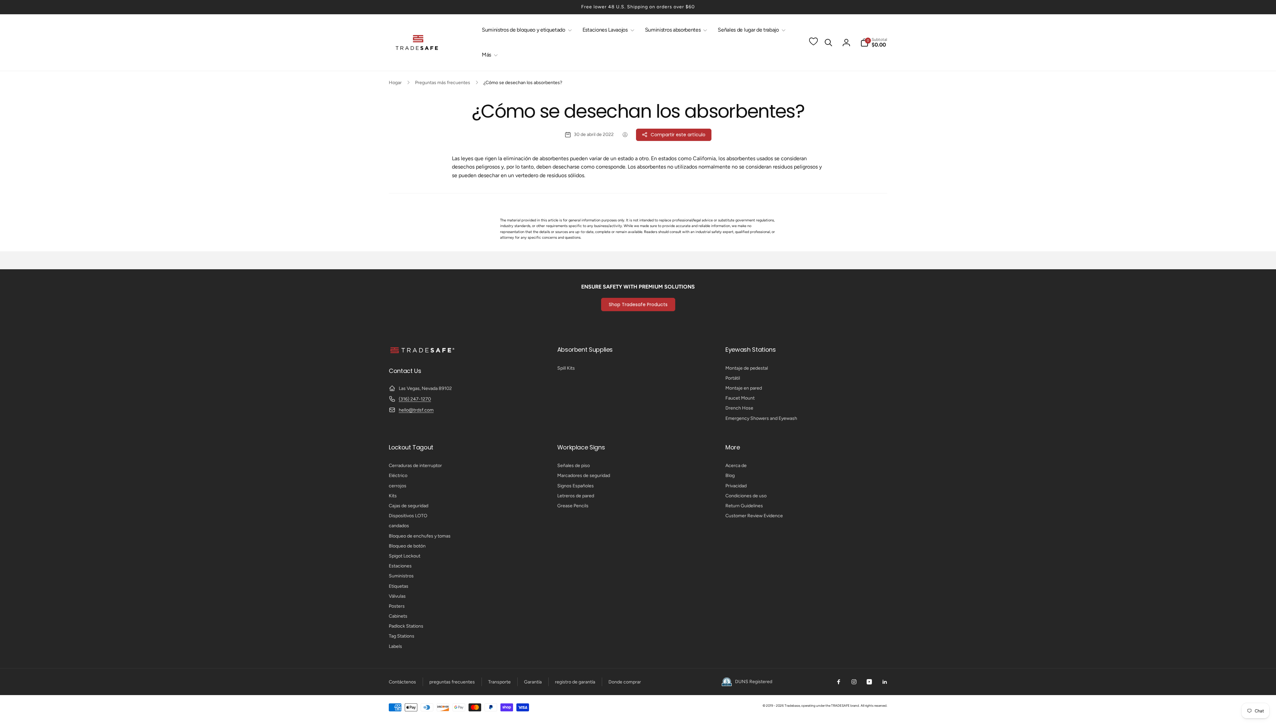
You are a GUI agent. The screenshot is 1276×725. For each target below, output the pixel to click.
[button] (525, 30)
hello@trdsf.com (416, 410)
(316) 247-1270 (415, 399)
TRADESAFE (840, 705)
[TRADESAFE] (422, 353)
